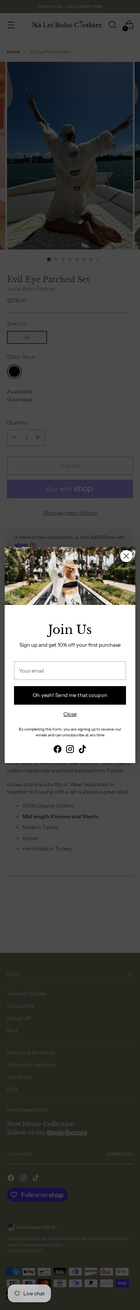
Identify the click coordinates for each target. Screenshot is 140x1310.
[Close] (126, 556)
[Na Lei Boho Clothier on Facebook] (57, 750)
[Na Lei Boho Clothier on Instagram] (70, 750)
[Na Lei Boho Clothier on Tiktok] (82, 750)
